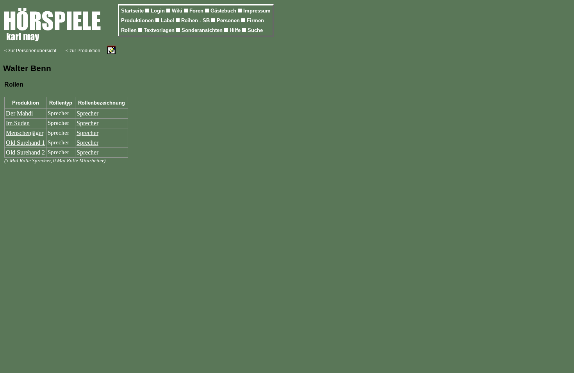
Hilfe (236, 30)
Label (168, 20)
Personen (229, 20)
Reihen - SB (196, 20)
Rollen (129, 30)
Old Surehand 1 (25, 142)
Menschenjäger (24, 133)
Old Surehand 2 (25, 152)
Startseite (133, 11)
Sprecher (87, 113)
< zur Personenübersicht (30, 50)
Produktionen (138, 20)
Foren (197, 11)
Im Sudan (18, 123)
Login (158, 11)
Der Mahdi (19, 113)
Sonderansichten (203, 30)
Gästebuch (224, 11)
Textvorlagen (160, 30)
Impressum (257, 11)
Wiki (178, 11)
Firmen (255, 20)
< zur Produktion (83, 50)
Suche (255, 30)
